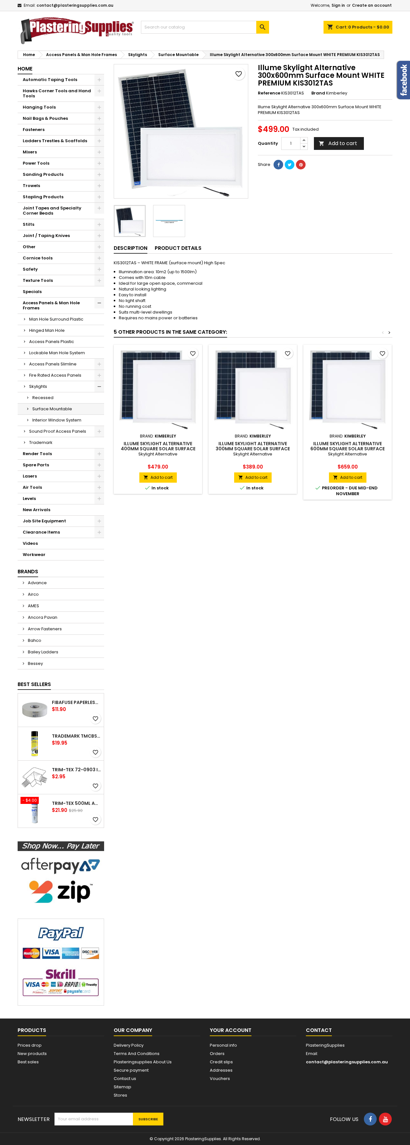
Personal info (223, 1045)
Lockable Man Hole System (57, 353)
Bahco (34, 640)
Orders (217, 1054)
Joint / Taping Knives (46, 236)
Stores (120, 1095)
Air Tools (32, 487)
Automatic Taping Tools (50, 80)
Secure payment (131, 1070)
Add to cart (338, 143)
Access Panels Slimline (53, 364)
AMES (33, 606)
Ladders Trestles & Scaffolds (55, 141)
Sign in (338, 5)
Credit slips (221, 1062)
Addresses (221, 1070)
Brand (318, 93)
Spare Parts (36, 465)
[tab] (130, 248)
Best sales (28, 1062)
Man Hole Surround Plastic (56, 319)
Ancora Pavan (42, 617)
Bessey (35, 663)
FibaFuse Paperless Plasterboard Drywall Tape (76, 702)
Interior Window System (56, 420)
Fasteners (34, 130)
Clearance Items (41, 532)
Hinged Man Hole (47, 330)
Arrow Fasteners (44, 629)
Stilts (28, 224)
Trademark (41, 442)
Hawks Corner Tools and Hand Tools (57, 93)
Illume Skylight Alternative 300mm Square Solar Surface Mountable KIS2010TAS (253, 448)
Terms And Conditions (137, 1054)
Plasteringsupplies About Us (143, 1062)
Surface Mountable (52, 409)
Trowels (31, 186)
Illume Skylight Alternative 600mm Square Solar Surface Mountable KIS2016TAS (347, 448)
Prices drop (30, 1045)
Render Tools (37, 454)
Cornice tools (38, 258)
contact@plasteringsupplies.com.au (75, 5)
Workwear (34, 555)
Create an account (372, 5)
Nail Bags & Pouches (45, 118)
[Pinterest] (301, 164)
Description (130, 248)
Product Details (178, 248)
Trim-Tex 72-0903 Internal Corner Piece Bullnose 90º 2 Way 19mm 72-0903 (76, 769)
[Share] (278, 164)
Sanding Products (43, 174)
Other (29, 247)
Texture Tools (38, 280)
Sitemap (122, 1087)
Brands (28, 571)
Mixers (30, 152)
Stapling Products (43, 197)
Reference (269, 93)
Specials (32, 292)
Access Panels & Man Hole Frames (51, 305)
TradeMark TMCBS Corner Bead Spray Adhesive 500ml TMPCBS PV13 (76, 736)
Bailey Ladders (42, 652)
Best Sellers (34, 684)
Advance (37, 583)
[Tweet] (289, 164)
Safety (30, 269)
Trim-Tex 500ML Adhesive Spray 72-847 (76, 803)
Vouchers (220, 1078)
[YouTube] (385, 1119)
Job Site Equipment (44, 521)
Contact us (125, 1078)
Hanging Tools (39, 107)
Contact (319, 1030)
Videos (30, 543)
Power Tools (36, 163)
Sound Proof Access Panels (57, 431)
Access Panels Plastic (51, 342)
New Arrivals (36, 510)
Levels (29, 498)
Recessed (42, 398)
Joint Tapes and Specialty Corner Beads (52, 210)
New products (32, 1054)
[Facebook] (370, 1119)
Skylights (38, 386)
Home (25, 68)
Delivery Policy (129, 1045)
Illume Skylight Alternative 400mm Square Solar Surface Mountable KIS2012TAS (158, 448)
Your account (230, 1030)
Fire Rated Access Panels (55, 375)
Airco (33, 594)
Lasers (30, 476)
